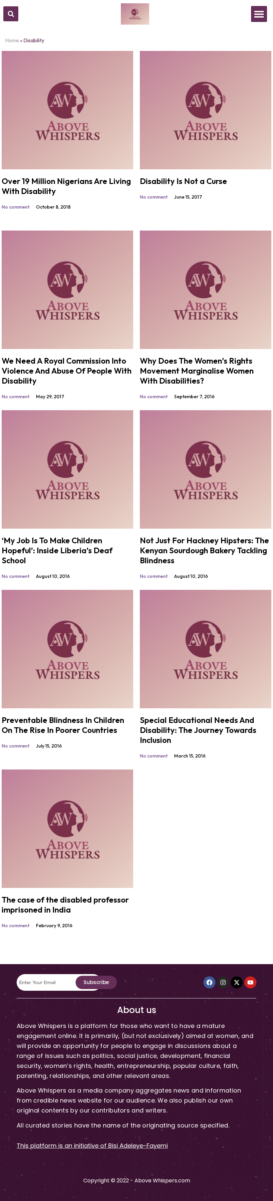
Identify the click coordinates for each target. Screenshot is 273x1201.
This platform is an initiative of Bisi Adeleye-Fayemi (92, 1145)
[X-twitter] (237, 982)
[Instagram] (223, 982)
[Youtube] (250, 982)
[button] (10, 13)
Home (12, 40)
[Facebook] (209, 982)
